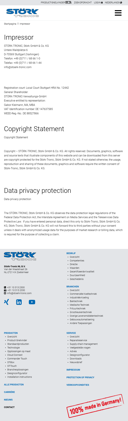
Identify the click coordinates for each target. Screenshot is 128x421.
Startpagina (10, 23)
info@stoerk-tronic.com (18, 67)
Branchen (72, 286)
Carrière (9, 392)
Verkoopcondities (77, 385)
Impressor (25, 23)
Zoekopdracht (83, 2)
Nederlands (112, 2)
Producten (11, 333)
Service (71, 333)
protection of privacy (80, 377)
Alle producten (14, 384)
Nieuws (8, 399)
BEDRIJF (71, 253)
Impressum (73, 369)
